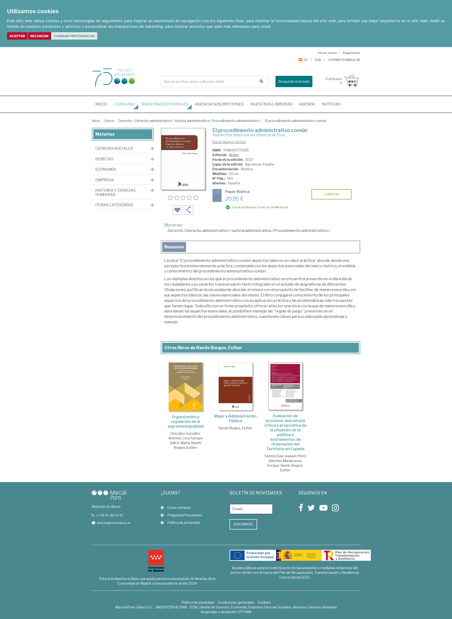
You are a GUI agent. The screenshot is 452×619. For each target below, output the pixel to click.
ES (305, 60)
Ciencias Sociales (114, 148)
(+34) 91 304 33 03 (110, 515)
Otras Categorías (114, 205)
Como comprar (179, 508)
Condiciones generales (236, 602)
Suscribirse (243, 524)
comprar (331, 194)
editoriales (165, 104)
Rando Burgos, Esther (229, 142)
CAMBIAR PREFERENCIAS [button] (74, 36)
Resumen (174, 246)
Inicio (103, 104)
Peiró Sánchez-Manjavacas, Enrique (286, 460)
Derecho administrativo (153, 121)
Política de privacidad (183, 523)
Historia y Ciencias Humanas (115, 192)
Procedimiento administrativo (235, 121)
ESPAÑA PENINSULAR (344, 60)
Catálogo (124, 104)
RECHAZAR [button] (39, 36)
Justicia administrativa (192, 121)
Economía (105, 169)
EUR (318, 60)
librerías (271, 104)
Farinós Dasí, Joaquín (281, 456)
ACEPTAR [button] (17, 36)
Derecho (125, 121)
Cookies (264, 602)
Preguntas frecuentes (184, 515)
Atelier (234, 155)
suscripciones (219, 104)
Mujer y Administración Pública (235, 418)
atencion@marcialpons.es (113, 522)
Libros (109, 121)
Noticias (331, 104)
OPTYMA (244, 612)
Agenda (307, 104)
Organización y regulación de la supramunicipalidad (186, 422)
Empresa (104, 180)
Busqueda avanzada (294, 81)
